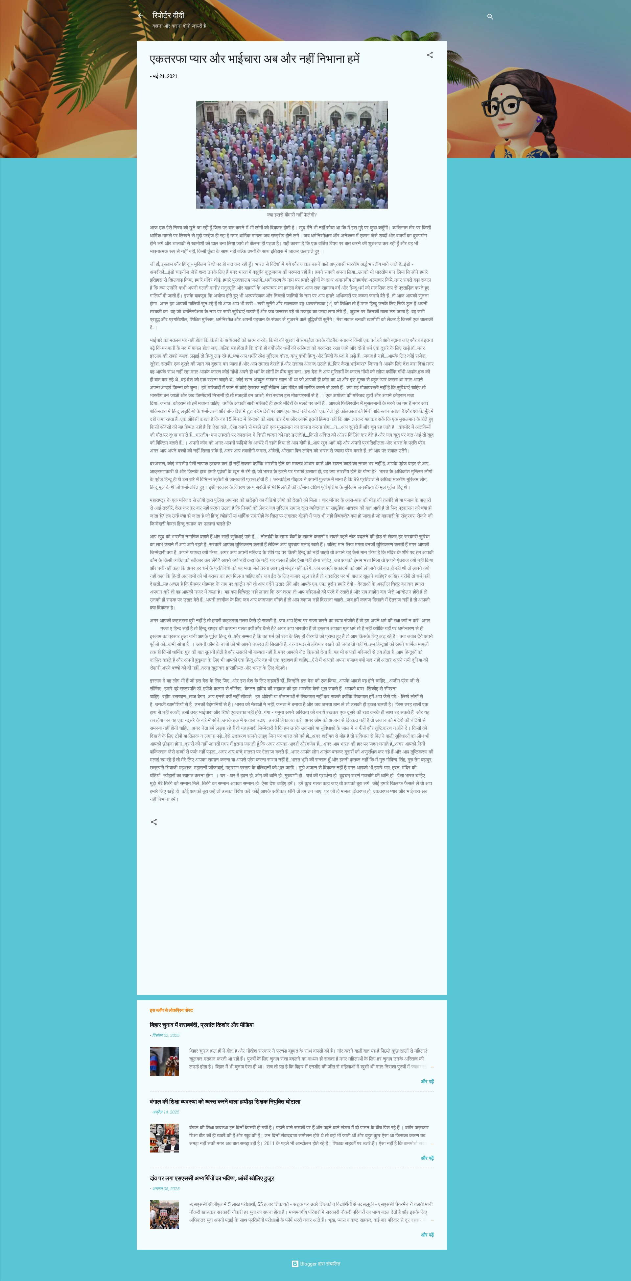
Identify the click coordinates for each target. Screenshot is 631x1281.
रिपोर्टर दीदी (168, 15)
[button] (430, 56)
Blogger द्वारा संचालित (319, 1264)
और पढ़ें (427, 1082)
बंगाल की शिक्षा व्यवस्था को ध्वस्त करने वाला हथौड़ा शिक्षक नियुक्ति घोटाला (225, 1102)
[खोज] (490, 18)
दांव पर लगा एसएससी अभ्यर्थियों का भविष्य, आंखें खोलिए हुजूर (212, 1178)
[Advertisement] (473, 140)
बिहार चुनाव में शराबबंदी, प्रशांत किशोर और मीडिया (202, 1025)
